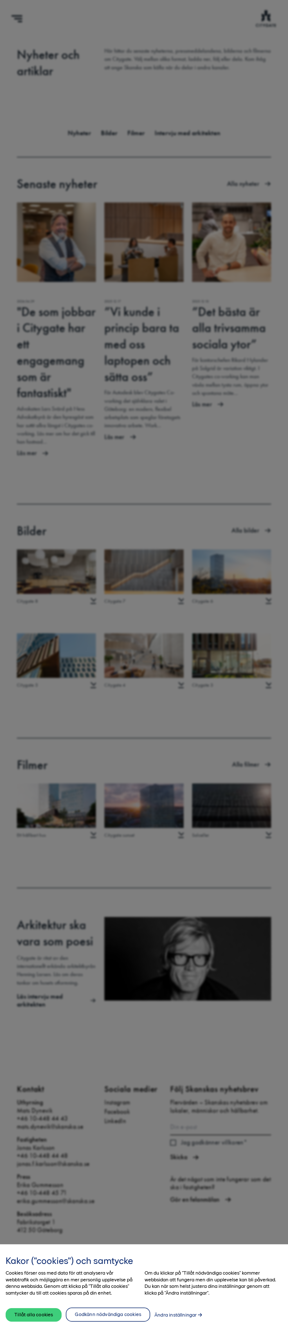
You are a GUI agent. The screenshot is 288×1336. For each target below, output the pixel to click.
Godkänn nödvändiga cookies (108, 1314)
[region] (144, 1290)
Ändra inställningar (175, 1315)
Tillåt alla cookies (33, 1314)
